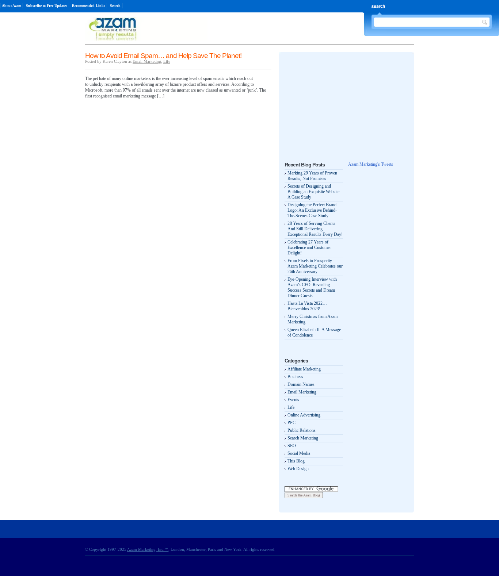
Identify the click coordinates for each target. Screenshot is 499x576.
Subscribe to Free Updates (46, 6)
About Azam (11, 6)
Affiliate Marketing (304, 369)
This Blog (296, 461)
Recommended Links (88, 6)
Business (295, 376)
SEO (291, 445)
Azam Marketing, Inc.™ (147, 549)
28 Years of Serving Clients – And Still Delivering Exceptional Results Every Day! (315, 229)
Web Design (298, 468)
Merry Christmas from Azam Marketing (312, 319)
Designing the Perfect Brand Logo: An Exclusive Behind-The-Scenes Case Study (312, 210)
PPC (291, 422)
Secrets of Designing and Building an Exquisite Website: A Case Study (313, 192)
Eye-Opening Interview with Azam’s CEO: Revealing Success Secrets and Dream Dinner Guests (312, 287)
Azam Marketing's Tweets (370, 164)
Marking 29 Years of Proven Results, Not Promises (312, 175)
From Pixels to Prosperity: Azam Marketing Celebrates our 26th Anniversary (315, 266)
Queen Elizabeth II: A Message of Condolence (314, 332)
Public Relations (301, 430)
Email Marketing (147, 61)
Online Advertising (303, 415)
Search (115, 6)
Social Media (298, 453)
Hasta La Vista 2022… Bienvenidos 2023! (307, 306)
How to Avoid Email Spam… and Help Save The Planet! (163, 55)
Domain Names (301, 384)
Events (293, 399)
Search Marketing (302, 438)
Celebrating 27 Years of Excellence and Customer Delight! (309, 247)
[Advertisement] (339, 103)
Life (166, 61)
